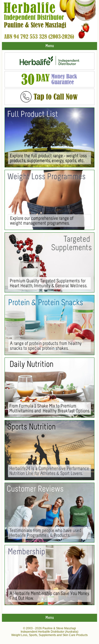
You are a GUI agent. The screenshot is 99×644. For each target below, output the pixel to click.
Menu (49, 46)
